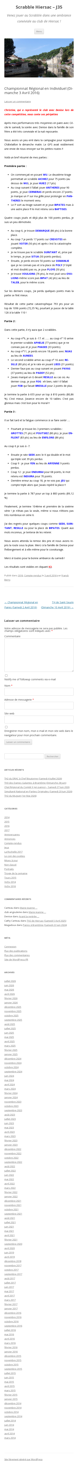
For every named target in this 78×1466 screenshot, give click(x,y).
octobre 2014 (11, 1412)
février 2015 (10, 1394)
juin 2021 (9, 1226)
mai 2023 (9, 1127)
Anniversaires (12, 834)
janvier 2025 (11, 1054)
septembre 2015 (13, 1368)
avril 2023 (9, 1131)
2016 (20, 575)
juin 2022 (9, 1175)
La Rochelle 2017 (13, 851)
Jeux (6, 847)
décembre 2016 (12, 1312)
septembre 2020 (13, 1244)
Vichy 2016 (10, 886)
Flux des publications (15, 950)
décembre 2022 (12, 1149)
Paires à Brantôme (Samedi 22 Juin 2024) (45, 925)
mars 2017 (10, 1300)
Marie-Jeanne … (28, 907)
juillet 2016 (10, 1330)
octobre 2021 (11, 1209)
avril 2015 (9, 1386)
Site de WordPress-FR (16, 959)
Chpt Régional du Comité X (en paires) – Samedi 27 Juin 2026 (36, 787)
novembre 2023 (12, 1101)
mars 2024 (10, 1088)
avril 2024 (9, 1084)
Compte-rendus (32, 575)
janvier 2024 (11, 1097)
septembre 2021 (13, 1213)
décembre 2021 (12, 1200)
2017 (6, 830)
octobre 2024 (11, 1067)
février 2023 (10, 1140)
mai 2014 (9, 1429)
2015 (6, 821)
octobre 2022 (11, 1157)
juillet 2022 (10, 1170)
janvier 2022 (11, 1196)
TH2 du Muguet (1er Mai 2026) (20, 795)
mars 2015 (10, 1390)
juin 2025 (9, 1032)
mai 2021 (9, 1231)
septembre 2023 (13, 1110)
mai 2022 (9, 1179)
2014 (6, 817)
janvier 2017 (11, 1308)
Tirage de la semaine (15, 873)
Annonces (9, 838)
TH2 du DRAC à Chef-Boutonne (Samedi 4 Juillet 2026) (33, 778)
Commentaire (12, 636)
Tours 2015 (10, 877)
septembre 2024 (13, 1071)
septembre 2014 (13, 1416)
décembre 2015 (12, 1356)
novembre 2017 (12, 1265)
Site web (9, 713)
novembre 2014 (12, 1407)
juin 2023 (9, 1123)
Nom (8, 685)
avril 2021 (9, 1235)
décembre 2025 (12, 1007)
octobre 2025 (11, 1015)
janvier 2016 (11, 1351)
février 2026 (10, 998)
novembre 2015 (12, 1360)
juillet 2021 (10, 1222)
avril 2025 (9, 1041)
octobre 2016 (11, 1321)
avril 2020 (9, 1248)
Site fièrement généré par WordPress (23, 1459)
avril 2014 (9, 1433)
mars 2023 (10, 1136)
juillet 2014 (10, 1420)
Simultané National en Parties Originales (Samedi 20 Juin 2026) (38, 791)
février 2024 (10, 1093)
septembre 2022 (13, 1162)
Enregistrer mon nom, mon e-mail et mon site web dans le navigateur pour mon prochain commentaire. (38, 733)
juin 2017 (9, 1287)
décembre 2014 (12, 1403)
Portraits (9, 869)
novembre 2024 (12, 1063)
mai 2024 (9, 1080)
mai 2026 (9, 989)
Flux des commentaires (17, 955)
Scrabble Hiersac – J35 (39, 7)
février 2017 (10, 1304)
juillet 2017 (10, 1282)
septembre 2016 (13, 1325)
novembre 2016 (12, 1317)
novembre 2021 (12, 1205)
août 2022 (9, 1166)
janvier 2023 (11, 1144)
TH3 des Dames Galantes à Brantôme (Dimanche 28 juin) (35, 782)
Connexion (10, 946)
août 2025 (9, 1024)
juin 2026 (9, 985)
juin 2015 (9, 1377)
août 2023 (9, 1114)
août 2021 (9, 1218)
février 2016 (10, 1347)
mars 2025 (10, 1045)
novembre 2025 (12, 1011)
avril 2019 (9, 1256)
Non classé (10, 864)
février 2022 (10, 1192)
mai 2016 (9, 1334)
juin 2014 (9, 1424)
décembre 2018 (12, 1261)
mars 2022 (10, 1187)
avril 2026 (9, 994)
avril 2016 (9, 1338)
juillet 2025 (10, 1028)
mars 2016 (10, 1343)
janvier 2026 (11, 1002)
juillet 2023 (10, 1119)
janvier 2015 (11, 1399)
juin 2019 (9, 1252)
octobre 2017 (11, 1269)
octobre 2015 (11, 1364)
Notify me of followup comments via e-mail (30, 679)
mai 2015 (9, 1381)
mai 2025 (9, 1037)
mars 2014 (10, 1437)
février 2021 (10, 1239)
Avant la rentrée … (29, 916)
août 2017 (9, 1278)
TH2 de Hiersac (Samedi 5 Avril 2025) (46, 920)
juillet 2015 (10, 1373)
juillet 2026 (10, 981)
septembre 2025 (13, 1019)
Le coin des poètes (14, 856)
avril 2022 (9, 1183)
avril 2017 (9, 1295)
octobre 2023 (11, 1106)
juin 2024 (9, 1075)
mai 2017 (9, 1291)
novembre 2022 (12, 1153)
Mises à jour (11, 860)
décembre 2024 (12, 1058)
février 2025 (10, 1050)
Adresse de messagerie (19, 699)
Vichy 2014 (10, 882)
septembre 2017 (13, 1274)
